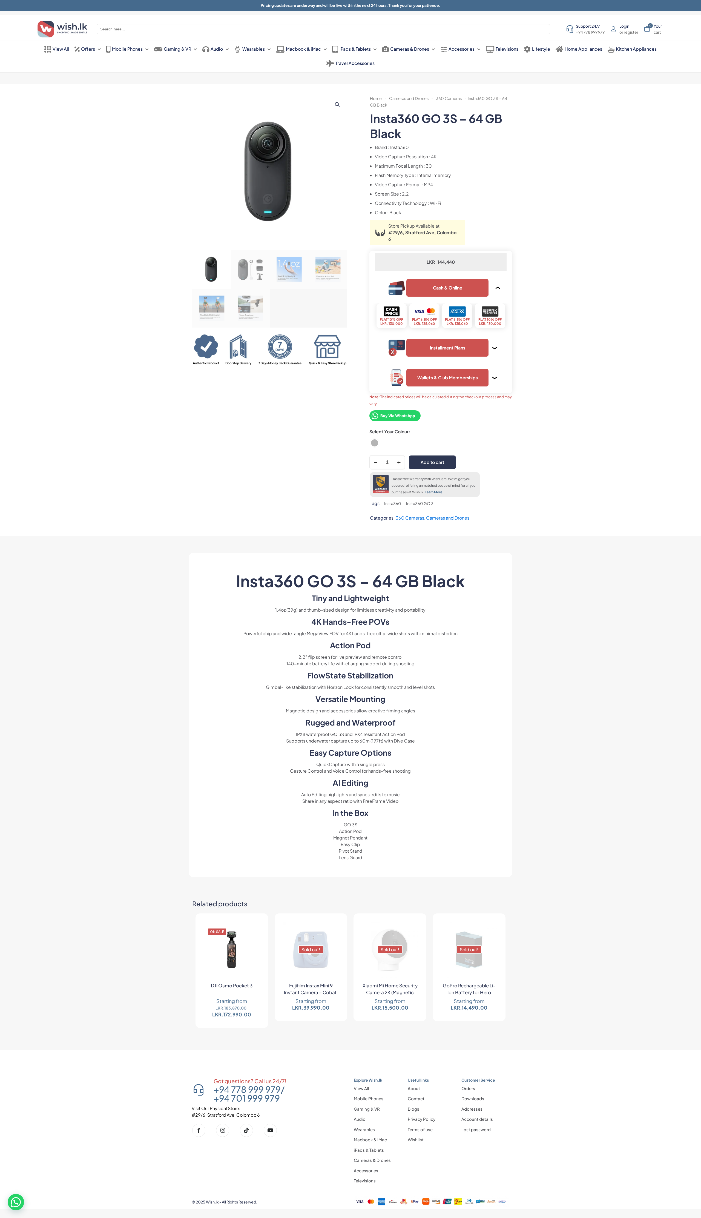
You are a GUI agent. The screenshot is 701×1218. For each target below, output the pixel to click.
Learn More (433, 492)
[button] (337, 104)
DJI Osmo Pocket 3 (231, 985)
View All (361, 1088)
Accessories (366, 1170)
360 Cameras (449, 98)
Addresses (471, 1108)
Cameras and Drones (409, 98)
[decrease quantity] (375, 462)
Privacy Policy (421, 1119)
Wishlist (416, 1139)
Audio (360, 1119)
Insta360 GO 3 (419, 503)
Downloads (472, 1098)
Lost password (476, 1129)
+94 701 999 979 (247, 1098)
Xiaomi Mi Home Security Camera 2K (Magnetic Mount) (390, 989)
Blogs (413, 1108)
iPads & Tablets (369, 1150)
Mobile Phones (368, 1098)
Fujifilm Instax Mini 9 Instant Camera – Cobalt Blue (311, 989)
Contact (416, 1098)
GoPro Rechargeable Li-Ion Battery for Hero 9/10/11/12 (469, 989)
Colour (402, 431)
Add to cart (432, 462)
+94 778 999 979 (247, 1089)
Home (376, 98)
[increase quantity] (399, 462)
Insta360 (392, 503)
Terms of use (420, 1129)
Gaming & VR (367, 1108)
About (414, 1088)
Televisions (365, 1180)
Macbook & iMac (370, 1139)
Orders (468, 1088)
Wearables (364, 1129)
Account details (477, 1119)
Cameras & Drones (372, 1160)
